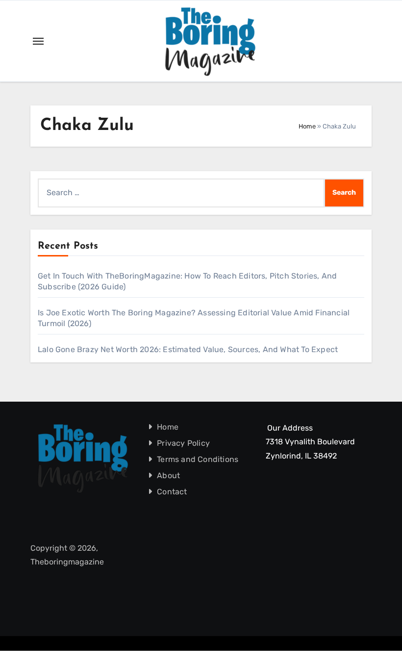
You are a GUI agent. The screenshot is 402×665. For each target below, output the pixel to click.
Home (307, 126)
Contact (172, 491)
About (168, 475)
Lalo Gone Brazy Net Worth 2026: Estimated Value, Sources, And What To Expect (188, 349)
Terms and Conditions (197, 459)
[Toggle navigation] (38, 41)
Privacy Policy (183, 443)
